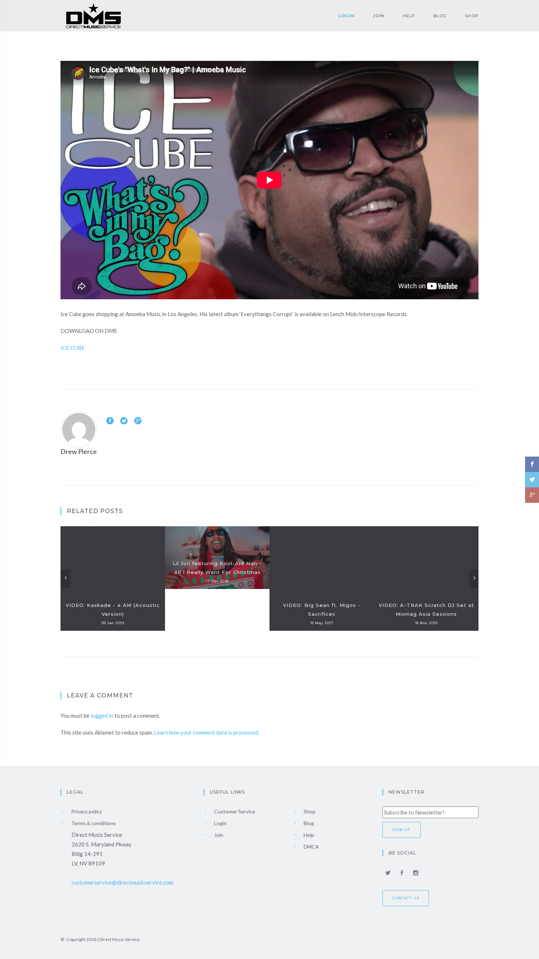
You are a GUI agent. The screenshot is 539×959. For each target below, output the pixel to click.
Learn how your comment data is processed (206, 732)
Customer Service (234, 811)
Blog (440, 15)
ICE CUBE (72, 347)
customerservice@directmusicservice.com (122, 882)
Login (346, 15)
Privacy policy (86, 811)
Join (378, 15)
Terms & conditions (93, 823)
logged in (102, 715)
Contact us (405, 898)
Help (409, 15)
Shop (471, 15)
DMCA (310, 846)
